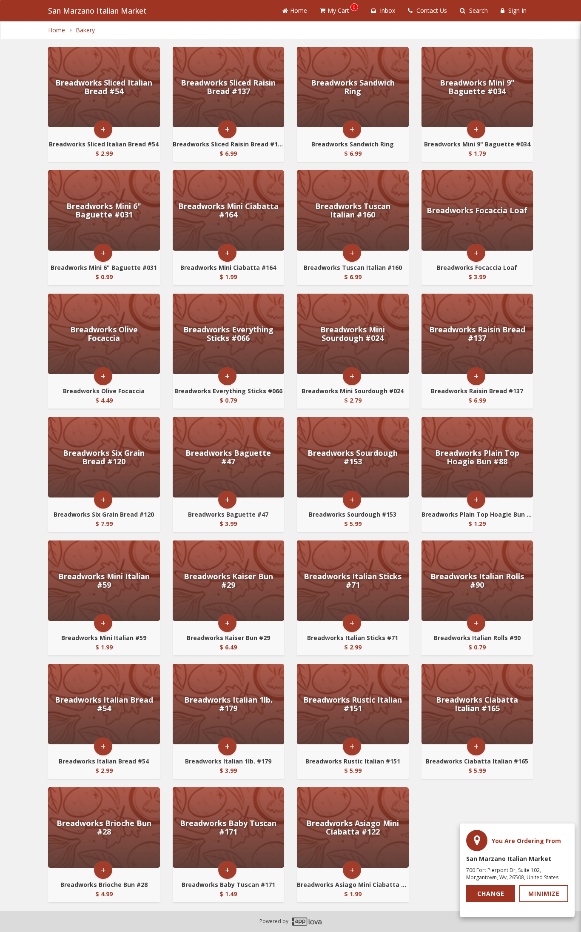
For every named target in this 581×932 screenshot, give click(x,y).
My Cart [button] (342, 9)
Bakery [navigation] (85, 30)
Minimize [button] (544, 893)
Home (298, 10)
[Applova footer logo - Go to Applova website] (307, 921)
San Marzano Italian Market (97, 11)
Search (477, 10)
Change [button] (490, 893)
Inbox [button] (386, 10)
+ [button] (103, 129)
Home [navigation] (57, 30)
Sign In (517, 10)
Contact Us (431, 10)
